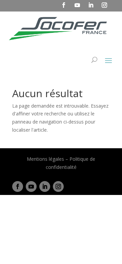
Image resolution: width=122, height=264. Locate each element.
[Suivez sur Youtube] (31, 186)
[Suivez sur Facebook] (17, 186)
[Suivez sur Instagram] (58, 186)
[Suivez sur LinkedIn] (44, 186)
